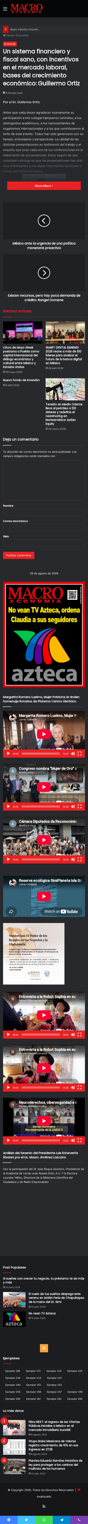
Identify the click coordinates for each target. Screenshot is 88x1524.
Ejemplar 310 (33, 1370)
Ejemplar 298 (12, 1370)
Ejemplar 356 (33, 1391)
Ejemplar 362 (54, 1398)
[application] (44, 734)
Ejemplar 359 (75, 1391)
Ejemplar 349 (12, 1384)
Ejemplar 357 (54, 1391)
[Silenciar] (73, 754)
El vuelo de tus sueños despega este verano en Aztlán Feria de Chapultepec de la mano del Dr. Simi (57, 1298)
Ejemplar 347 (54, 1377)
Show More (43, 185)
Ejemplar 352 (33, 1384)
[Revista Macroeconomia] (26, 8)
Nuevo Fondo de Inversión (21, 380)
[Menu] (5, 10)
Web (6, 536)
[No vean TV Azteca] (14, 1319)
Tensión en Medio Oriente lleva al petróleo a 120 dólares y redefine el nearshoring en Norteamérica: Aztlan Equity (64, 414)
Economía (22, 35)
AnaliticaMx (44, 1496)
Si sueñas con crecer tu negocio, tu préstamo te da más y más (43, 1280)
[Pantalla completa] (80, 754)
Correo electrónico (16, 521)
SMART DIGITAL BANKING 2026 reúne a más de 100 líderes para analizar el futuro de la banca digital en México (64, 355)
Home (10, 35)
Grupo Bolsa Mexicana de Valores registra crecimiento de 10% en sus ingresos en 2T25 (53, 1445)
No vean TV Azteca (42, 1313)
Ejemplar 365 (74, 1398)
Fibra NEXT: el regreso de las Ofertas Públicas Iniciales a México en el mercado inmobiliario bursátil (54, 1426)
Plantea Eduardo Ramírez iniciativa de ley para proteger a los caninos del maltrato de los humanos (55, 1465)
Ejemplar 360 (12, 1398)
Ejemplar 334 (33, 1377)
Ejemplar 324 (54, 1370)
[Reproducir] (8, 754)
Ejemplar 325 (74, 1370)
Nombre (9, 505)
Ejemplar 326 (12, 1377)
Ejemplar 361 (33, 1398)
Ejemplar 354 (12, 1391)
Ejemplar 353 (54, 1384)
